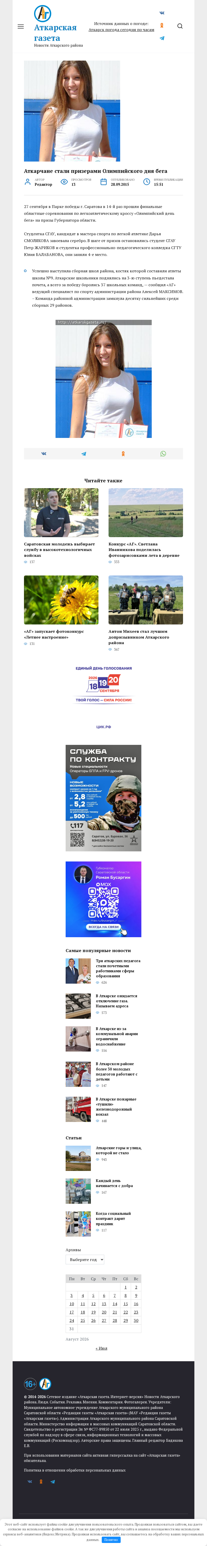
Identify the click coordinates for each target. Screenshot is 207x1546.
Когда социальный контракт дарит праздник (113, 1218)
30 (136, 1320)
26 (93, 1320)
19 (93, 1312)
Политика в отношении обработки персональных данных (74, 1470)
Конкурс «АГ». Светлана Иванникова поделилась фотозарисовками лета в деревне (144, 549)
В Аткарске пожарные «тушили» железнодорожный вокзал (116, 1107)
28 (115, 1320)
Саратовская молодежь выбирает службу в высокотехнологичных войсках (59, 549)
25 (83, 1320)
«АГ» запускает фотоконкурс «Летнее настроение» (54, 634)
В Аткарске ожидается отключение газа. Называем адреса (116, 1000)
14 (115, 1303)
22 (125, 1312)
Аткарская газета (55, 32)
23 (136, 1312)
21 (115, 1312)
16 (136, 1303)
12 (93, 1303)
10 (71, 1303)
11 (83, 1303)
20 (104, 1312)
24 (71, 1320)
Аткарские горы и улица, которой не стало (118, 1151)
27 (104, 1320)
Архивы (73, 1249)
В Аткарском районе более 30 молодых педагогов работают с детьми (117, 1072)
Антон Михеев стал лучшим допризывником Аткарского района (139, 636)
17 (71, 1312)
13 (104, 1303)
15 (125, 1303)
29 (125, 1320)
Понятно (111, 1539)
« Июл (101, 1348)
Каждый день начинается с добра (114, 1183)
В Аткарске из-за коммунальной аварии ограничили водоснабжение (117, 1036)
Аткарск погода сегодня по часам (121, 29)
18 (83, 1312)
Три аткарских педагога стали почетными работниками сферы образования (118, 968)
